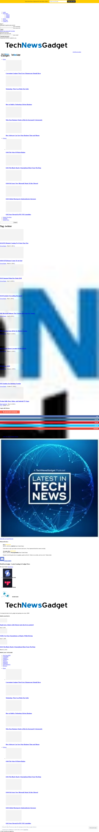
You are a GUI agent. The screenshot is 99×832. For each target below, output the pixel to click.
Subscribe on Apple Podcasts (6, 538)
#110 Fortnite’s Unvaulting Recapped (11, 296)
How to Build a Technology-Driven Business (19, 104)
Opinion (8, 14)
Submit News (6, 219)
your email (15, 35)
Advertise (5, 218)
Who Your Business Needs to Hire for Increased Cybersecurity (24, 120)
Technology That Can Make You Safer (17, 89)
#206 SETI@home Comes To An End (11, 260)
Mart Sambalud (3, 404)
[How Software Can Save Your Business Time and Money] (14, 132)
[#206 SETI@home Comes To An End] (11, 258)
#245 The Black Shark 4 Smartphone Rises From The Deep (23, 168)
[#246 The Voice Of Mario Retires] (14, 149)
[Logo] (5, 57)
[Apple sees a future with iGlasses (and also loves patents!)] (3, 622)
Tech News (5, 13)
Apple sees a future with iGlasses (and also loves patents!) (17, 625)
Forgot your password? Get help (7, 31)
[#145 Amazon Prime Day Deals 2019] (11, 275)
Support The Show (7, 217)
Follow (96, 419)
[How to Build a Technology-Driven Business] (14, 101)
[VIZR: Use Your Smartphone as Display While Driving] (3, 633)
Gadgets (8, 16)
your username (16, 26)
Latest (4, 12)
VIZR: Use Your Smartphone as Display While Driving (16, 636)
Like (97, 416)
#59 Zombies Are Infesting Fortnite (10, 383)
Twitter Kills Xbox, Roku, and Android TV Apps (14, 401)
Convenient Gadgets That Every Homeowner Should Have (23, 73)
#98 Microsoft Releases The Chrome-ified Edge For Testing (17, 313)
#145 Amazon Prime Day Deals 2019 (11, 278)
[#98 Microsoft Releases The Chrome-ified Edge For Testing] (11, 310)
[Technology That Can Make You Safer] (14, 86)
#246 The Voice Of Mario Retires (15, 152)
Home (4, 59)
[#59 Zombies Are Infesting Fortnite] (11, 380)
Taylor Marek (3, 246)
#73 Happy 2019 (5, 366)
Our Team (5, 20)
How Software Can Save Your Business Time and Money (23, 135)
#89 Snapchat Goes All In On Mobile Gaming (13, 331)
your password (16, 28)
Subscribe (95, 428)
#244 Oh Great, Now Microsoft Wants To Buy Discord (22, 183)
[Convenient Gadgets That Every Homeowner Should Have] (14, 70)
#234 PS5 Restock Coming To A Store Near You (14, 243)
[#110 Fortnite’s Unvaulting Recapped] (11, 293)
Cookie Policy (25, 829)
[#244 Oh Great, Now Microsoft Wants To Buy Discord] (14, 180)
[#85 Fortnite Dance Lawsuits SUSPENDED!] (11, 345)
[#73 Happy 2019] (11, 363)
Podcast (4, 138)
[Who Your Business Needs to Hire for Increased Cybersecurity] (14, 117)
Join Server (10, 566)
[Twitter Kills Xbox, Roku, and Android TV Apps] (11, 398)
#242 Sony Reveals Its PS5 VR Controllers (18, 214)
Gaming (7, 17)
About (4, 18)
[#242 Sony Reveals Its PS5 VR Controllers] (14, 211)
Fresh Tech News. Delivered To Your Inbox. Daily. (36, 1)
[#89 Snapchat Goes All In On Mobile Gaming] (11, 328)
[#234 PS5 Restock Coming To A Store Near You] (11, 240)
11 (3, 405)
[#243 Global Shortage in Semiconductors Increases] (14, 196)
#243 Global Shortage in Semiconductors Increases (21, 199)
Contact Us (5, 21)
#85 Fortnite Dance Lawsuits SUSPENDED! (13, 348)
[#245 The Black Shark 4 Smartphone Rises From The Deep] (14, 165)
